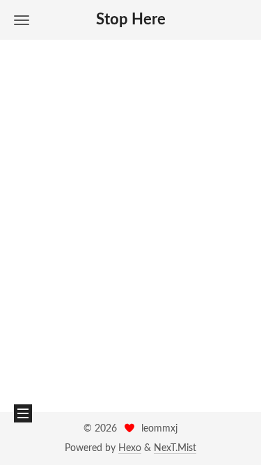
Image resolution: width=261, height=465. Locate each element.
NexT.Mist (175, 448)
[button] (21, 20)
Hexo (129, 448)
